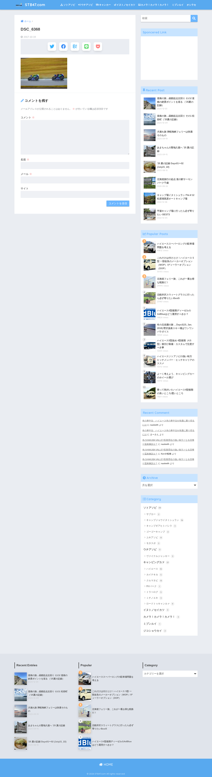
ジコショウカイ (154, 630)
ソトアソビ (69, 4)
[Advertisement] (169, 58)
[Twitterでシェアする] (52, 46)
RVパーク (153, 586)
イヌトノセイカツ (126, 4)
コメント (28, 117)
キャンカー (105, 4)
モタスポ (152, 543)
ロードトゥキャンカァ (159, 603)
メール (26, 174)
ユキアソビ (154, 537)
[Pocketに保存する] (98, 46)
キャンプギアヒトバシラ (161, 525)
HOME (108, 764)
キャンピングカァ (156, 562)
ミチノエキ (154, 597)
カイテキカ (154, 574)
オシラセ (191, 4)
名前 (25, 159)
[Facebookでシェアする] (63, 46)
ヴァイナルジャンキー (159, 556)
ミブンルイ (178, 4)
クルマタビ (154, 580)
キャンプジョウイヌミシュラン (164, 520)
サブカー (152, 514)
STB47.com (34, 4)
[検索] (194, 18)
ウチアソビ (87, 4)
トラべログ (154, 592)
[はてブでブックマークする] (75, 46)
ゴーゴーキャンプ (157, 531)
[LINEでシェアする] (86, 46)
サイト (25, 188)
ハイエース (154, 568)
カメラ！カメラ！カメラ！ (155, 4)
